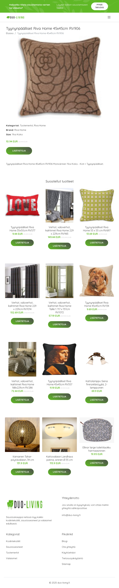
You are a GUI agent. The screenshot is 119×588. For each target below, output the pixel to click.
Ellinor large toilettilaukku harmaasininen (97, 449)
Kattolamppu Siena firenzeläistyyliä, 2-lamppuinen (97, 384)
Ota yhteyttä (68, 546)
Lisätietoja (19, 150)
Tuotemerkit (26, 125)
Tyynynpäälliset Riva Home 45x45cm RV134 (96, 304)
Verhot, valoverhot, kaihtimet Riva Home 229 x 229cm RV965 (59, 230)
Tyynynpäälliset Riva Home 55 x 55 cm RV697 (96, 229)
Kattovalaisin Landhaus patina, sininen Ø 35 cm (59, 458)
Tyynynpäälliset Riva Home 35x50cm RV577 (22, 229)
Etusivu (9, 33)
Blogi (64, 541)
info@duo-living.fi (71, 515)
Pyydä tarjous (99, 6)
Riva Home (40, 125)
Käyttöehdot (68, 552)
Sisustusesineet (14, 546)
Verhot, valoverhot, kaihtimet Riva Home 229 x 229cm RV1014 (22, 306)
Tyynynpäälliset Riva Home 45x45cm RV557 (59, 383)
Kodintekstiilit (13, 541)
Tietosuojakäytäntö (72, 558)
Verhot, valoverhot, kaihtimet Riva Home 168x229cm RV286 (22, 384)
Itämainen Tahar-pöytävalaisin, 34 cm (22, 458)
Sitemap (66, 564)
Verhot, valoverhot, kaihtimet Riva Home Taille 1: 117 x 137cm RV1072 (59, 307)
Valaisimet (11, 558)
